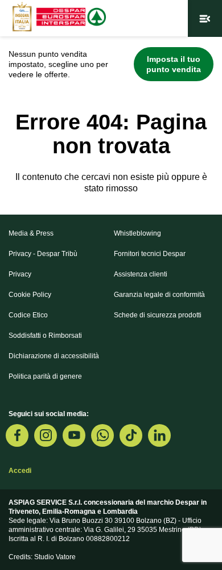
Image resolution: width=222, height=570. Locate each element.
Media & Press (31, 233)
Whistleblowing (137, 233)
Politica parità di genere (45, 376)
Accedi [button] (20, 471)
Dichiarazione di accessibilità (54, 356)
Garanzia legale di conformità (159, 295)
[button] (205, 18)
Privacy (20, 274)
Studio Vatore (55, 557)
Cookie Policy (30, 295)
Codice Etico (28, 315)
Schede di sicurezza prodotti (158, 315)
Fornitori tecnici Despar (150, 254)
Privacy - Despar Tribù (43, 254)
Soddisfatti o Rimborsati (45, 336)
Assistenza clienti (140, 274)
